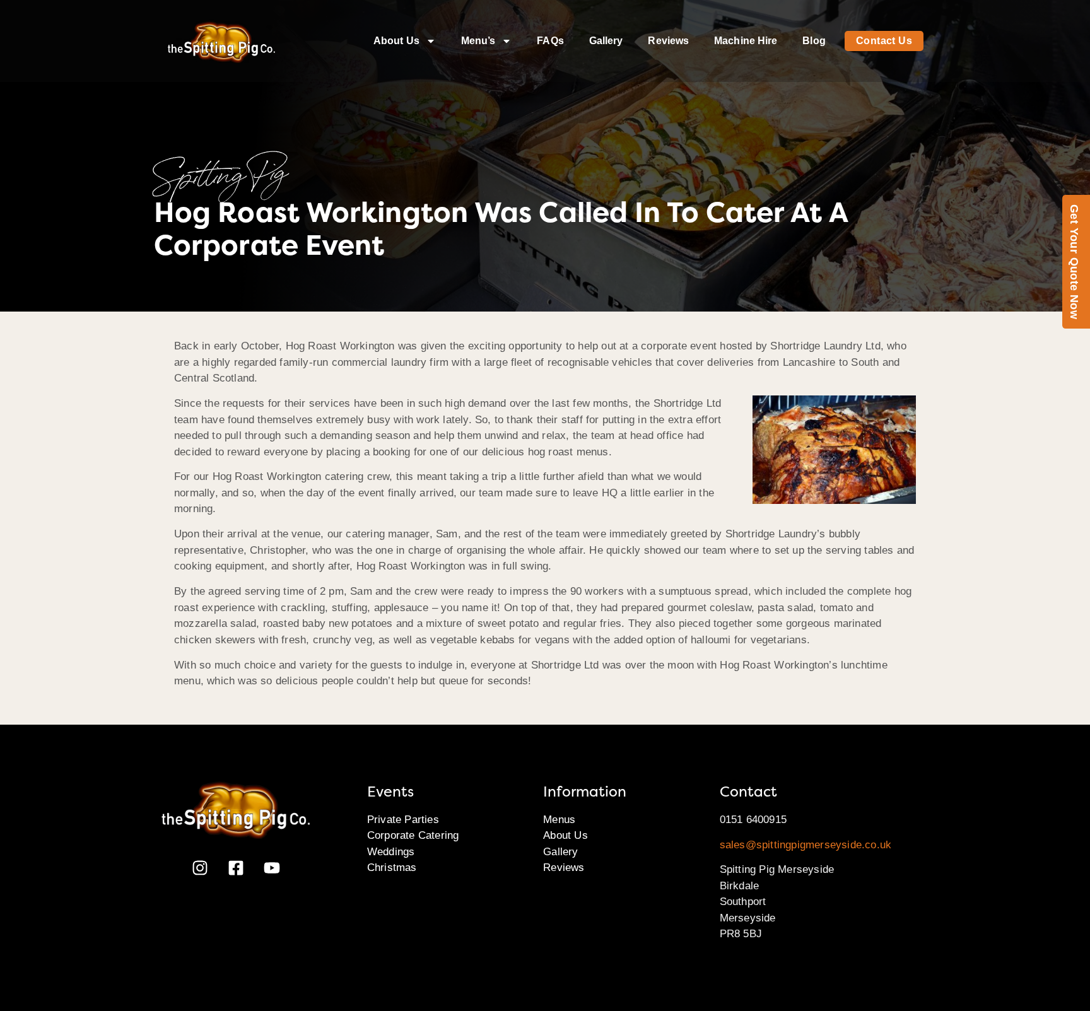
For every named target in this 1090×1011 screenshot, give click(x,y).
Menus (559, 820)
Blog (813, 40)
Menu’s (478, 40)
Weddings (391, 852)
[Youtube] (271, 867)
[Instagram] (200, 867)
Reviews (668, 40)
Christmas (392, 868)
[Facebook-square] (236, 867)
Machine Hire (745, 40)
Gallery (606, 40)
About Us (396, 40)
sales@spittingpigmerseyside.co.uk (806, 845)
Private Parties (403, 820)
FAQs (550, 40)
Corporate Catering (413, 835)
